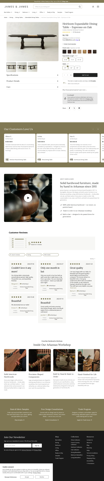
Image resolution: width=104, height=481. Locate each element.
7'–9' (72, 60)
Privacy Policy (37, 472)
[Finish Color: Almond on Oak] (74, 52)
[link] (18, 247)
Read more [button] (73, 288)
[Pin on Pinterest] (79, 108)
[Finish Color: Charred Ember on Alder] (95, 52)
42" (71, 68)
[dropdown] (34, 254)
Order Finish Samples (70, 44)
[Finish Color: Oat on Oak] (79, 52)
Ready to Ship (89, 99)
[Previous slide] (93, 129)
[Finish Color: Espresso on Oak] (64, 52)
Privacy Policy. (38, 450)
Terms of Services (26, 450)
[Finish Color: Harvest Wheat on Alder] (84, 52)
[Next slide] (98, 129)
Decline (42, 477)
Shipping (65, 38)
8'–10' (79, 60)
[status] (17, 254)
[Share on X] (74, 108)
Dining (11, 17)
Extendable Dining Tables (32, 17)
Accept (27, 477)
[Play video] (28, 198)
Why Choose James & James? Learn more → (75, 90)
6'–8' (65, 60)
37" (65, 68)
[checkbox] (51, 254)
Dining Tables (19, 17)
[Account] (93, 7)
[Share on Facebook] (69, 108)
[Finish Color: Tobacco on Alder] (89, 52)
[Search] (80, 7)
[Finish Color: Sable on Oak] (69, 52)
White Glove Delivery (73, 83)
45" (77, 68)
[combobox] (57, 7)
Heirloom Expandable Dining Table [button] (26, 287)
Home (5, 17)
